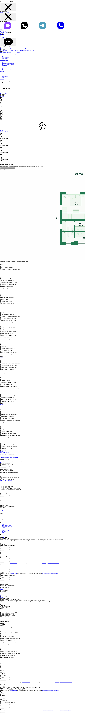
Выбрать (1, 130)
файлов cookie (2, 711)
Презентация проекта (4, 131)
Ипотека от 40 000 (3, 93)
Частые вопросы (14, 54)
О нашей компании (5, 530)
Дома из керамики (15, 48)
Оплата (1, 54)
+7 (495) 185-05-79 (3, 32)
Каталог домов (2, 84)
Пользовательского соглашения (13, 468)
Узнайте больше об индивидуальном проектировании (9, 457)
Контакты (24, 54)
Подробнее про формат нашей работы (6, 462)
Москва (1, 12)
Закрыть (2, 693)
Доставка (4, 54)
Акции (10, 54)
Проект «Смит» (3, 85)
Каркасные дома (3, 48)
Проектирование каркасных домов (11, 50)
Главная (1, 83)
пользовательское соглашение (21, 541)
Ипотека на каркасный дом (5, 52)
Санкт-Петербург (6, 12)
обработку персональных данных (65, 710)
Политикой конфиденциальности (46, 468)
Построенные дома (22, 48)
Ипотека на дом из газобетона (15, 52)
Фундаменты (32, 50)
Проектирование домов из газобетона (23, 50)
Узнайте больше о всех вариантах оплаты (7, 480)
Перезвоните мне (21, 689)
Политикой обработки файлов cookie (54, 468)
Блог (21, 54)
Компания (7, 54)
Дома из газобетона (9, 48)
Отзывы (18, 54)
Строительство (2, 50)
